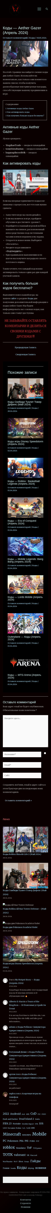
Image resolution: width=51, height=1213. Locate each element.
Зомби (13, 1168)
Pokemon (12, 1140)
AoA (23, 1114)
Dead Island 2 (26, 1119)
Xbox (21, 1161)
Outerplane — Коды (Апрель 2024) (24, 638)
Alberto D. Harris (17, 1001)
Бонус (26, 1162)
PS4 (21, 1140)
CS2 (39, 1114)
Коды (32, 38)
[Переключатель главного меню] (39, 9)
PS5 (26, 1140)
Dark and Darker (10, 1119)
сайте (13, 298)
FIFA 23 (7, 1123)
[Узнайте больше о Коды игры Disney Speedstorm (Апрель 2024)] (25, 428)
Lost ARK (30, 1128)
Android (15, 1113)
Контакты (25, 1200)
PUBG (32, 1141)
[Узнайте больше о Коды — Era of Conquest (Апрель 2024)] (25, 507)
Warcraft (33, 1155)
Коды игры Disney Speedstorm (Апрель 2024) (25, 442)
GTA (36, 1124)
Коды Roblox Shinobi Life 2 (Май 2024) (22, 854)
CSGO (44, 1114)
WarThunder (8, 1162)
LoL (23, 1128)
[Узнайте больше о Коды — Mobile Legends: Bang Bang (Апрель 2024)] (25, 546)
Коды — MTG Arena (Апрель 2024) (24, 676)
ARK (27, 1114)
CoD (33, 1114)
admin (12, 1027)
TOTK (8, 1154)
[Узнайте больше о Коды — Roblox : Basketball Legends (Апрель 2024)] (25, 467)
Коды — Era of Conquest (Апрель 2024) (22, 522)
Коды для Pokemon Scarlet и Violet (20, 927)
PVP (37, 1141)
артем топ (14, 1074)
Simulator (21, 1148)
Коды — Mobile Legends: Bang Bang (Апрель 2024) (25, 560)
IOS (41, 1123)
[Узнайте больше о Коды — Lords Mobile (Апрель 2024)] (25, 584)
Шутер (31, 1168)
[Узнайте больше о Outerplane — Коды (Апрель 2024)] (25, 623)
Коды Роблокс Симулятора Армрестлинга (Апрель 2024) (27, 1055)
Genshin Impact (28, 1124)
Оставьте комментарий (15, 38)
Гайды (35, 1161)
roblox (9, 1147)
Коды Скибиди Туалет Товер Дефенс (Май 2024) (24, 403)
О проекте (25, 1203)
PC (4, 1140)
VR (28, 1155)
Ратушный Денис (18, 1052)
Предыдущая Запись (25, 347)
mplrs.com (14, 1093)
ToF (29, 1147)
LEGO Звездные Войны (12, 1128)
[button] (47, 9)
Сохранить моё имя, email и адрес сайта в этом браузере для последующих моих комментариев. (24, 788)
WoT (15, 1162)
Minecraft (12, 1134)
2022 (6, 1113)
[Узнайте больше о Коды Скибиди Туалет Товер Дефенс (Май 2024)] (25, 388)
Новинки (25, 1207)
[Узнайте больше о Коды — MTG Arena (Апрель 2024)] (25, 662)
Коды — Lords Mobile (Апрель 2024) (25, 598)
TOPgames (37, 1148)
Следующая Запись (25, 354)
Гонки (6, 1168)
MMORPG (26, 1135)
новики (40, 1168)
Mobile (39, 1134)
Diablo (37, 1119)
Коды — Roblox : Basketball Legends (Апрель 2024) (24, 482)
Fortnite (17, 1123)
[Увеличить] (44, 173)
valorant (20, 1155)
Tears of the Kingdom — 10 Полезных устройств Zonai (27, 1005)
